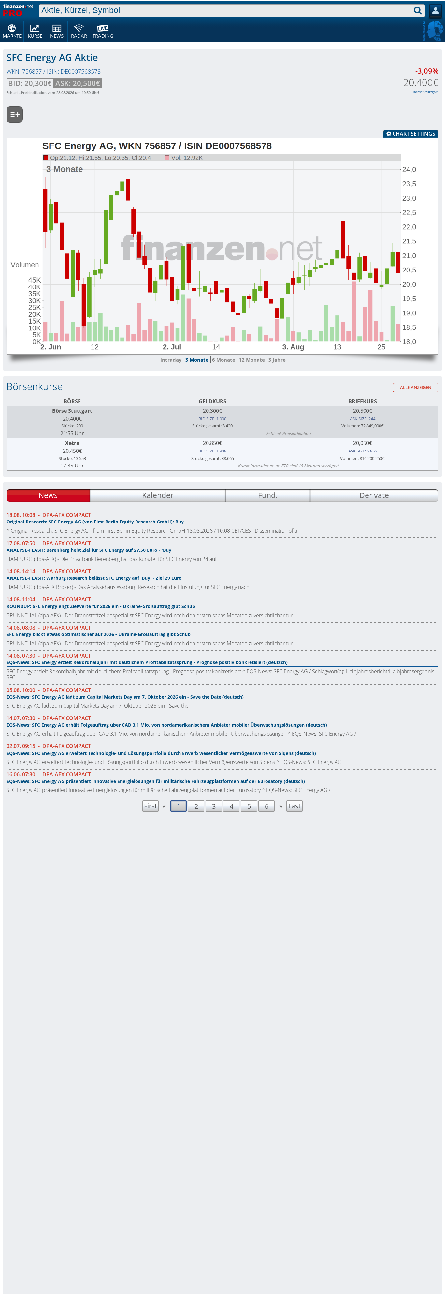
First (150, 805)
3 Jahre (277, 360)
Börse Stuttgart (72, 410)
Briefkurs (362, 401)
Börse (72, 401)
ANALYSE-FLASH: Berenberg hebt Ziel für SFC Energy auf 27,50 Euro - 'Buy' (90, 550)
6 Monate (223, 360)
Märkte (12, 36)
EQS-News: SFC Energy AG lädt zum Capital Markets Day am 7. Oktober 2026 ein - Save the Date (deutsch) (125, 697)
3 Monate (196, 360)
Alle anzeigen (415, 387)
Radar (79, 36)
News (57, 36)
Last (294, 805)
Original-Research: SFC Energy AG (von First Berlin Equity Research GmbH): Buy (95, 522)
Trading (103, 36)
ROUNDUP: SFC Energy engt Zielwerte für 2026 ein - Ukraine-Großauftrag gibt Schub (101, 606)
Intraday (171, 360)
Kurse (35, 36)
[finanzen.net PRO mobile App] (18, 9)
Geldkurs (212, 401)
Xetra (72, 443)
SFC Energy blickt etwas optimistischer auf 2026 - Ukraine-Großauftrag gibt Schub (99, 634)
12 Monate (252, 360)
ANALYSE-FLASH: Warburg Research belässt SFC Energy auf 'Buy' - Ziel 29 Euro (94, 578)
